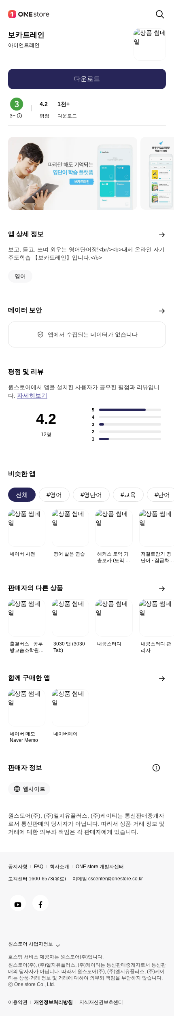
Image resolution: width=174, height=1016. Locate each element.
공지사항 (18, 866)
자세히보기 (32, 395)
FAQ (38, 866)
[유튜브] (18, 903)
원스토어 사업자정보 (30, 944)
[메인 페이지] (29, 14)
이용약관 (18, 1002)
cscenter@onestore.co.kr (115, 879)
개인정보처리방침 (53, 1002)
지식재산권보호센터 (101, 1002)
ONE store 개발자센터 (100, 866)
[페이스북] (40, 903)
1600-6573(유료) (47, 879)
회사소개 (59, 866)
